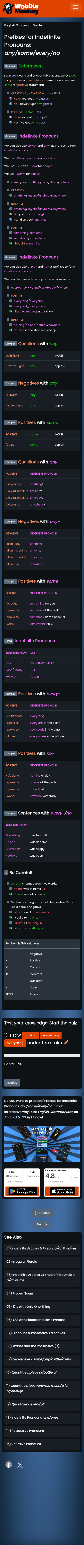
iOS (23, 1117)
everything (15, 1043)
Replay (12, 1082)
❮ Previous (42, 1213)
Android (10, 1117)
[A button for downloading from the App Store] (63, 1191)
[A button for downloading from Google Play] (22, 1191)
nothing (30, 1035)
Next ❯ (42, 1224)
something (51, 1035)
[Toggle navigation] (75, 7)
